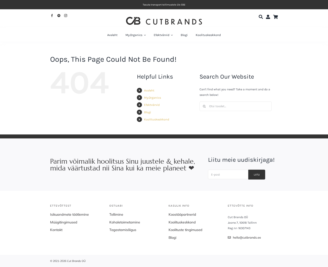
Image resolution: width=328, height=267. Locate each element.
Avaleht (149, 90)
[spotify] (58, 15)
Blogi (147, 112)
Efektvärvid (152, 105)
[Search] (261, 17)
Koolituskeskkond (156, 119)
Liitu (257, 174)
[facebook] (52, 15)
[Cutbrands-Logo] (164, 18)
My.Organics (152, 97)
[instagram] (65, 15)
